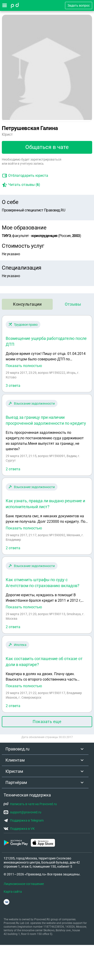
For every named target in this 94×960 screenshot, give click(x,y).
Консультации (27, 304)
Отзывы (73, 304)
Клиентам (15, 760)
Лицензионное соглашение (24, 884)
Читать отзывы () (24, 184)
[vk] (6, 902)
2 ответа (13, 469)
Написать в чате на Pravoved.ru (33, 804)
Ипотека (20, 645)
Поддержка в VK (22, 828)
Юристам (14, 771)
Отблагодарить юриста (28, 175)
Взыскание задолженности (34, 403)
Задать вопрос (79, 5)
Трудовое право (26, 324)
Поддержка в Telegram (27, 820)
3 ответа (13, 385)
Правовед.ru (17, 749)
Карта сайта (13, 891)
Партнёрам (16, 782)
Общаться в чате (47, 147)
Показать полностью (24, 366)
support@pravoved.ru (25, 812)
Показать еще (47, 721)
